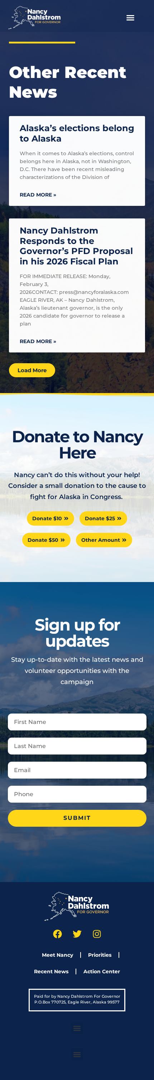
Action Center (101, 971)
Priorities (99, 955)
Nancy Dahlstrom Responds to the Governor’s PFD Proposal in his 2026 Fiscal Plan (76, 246)
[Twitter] (77, 934)
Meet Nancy (57, 955)
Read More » (38, 194)
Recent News (51, 971)
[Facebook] (57, 934)
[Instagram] (97, 934)
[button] (130, 17)
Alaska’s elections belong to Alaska (77, 133)
